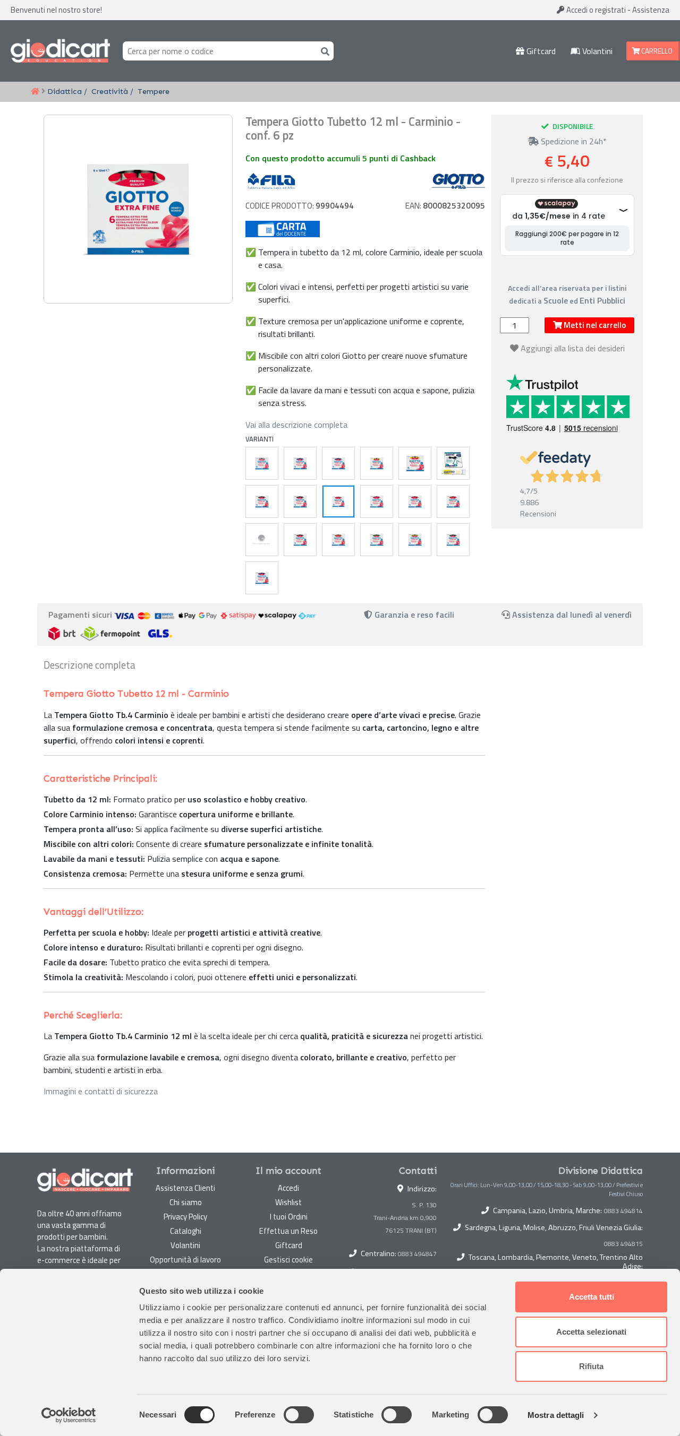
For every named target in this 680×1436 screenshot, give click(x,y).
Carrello (656, 51)
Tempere (153, 91)
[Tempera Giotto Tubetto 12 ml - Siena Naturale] (338, 540)
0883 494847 (417, 1254)
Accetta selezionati (591, 1331)
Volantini (596, 51)
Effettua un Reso (288, 1231)
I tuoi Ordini (289, 1216)
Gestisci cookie (288, 1259)
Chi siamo (185, 1202)
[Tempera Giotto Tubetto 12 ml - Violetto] (262, 578)
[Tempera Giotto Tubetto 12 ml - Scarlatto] (415, 501)
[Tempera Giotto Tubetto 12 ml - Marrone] (262, 501)
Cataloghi (185, 1231)
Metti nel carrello (594, 325)
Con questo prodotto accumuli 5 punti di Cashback (340, 158)
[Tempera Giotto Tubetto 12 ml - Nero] (300, 501)
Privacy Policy (185, 1216)
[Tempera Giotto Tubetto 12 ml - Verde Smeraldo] (453, 540)
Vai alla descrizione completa (296, 424)
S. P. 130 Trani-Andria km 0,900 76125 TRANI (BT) (405, 1217)
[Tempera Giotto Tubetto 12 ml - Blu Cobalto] (300, 463)
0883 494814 (623, 1211)
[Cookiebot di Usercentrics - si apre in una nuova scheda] (68, 1415)
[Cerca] (323, 50)
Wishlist (288, 1202)
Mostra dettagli (556, 1415)
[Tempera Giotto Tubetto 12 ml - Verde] (377, 540)
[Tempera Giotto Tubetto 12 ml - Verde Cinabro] (415, 540)
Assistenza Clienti (185, 1188)
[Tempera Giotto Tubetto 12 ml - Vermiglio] (453, 501)
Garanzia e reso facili (413, 614)
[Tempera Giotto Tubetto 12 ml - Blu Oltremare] (338, 463)
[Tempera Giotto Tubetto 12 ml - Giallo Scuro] (453, 463)
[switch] (299, 1414)
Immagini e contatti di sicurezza (101, 1091)
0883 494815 (623, 1244)
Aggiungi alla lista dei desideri (573, 348)
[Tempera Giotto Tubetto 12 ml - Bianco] (262, 463)
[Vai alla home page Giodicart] (60, 50)
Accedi (595, 10)
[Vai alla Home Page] (35, 92)
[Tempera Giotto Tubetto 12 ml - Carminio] (338, 501)
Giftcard (540, 51)
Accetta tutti (591, 1296)
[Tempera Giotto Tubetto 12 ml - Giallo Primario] (415, 463)
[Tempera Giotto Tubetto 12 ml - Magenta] (377, 501)
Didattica (64, 91)
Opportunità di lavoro (185, 1259)
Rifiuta (591, 1366)
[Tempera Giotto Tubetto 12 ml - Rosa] (262, 540)
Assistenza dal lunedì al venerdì (572, 614)
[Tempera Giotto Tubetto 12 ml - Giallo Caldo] (377, 463)
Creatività (109, 91)
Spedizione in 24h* (573, 141)
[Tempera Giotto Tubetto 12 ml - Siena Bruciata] (300, 540)
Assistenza (650, 10)
